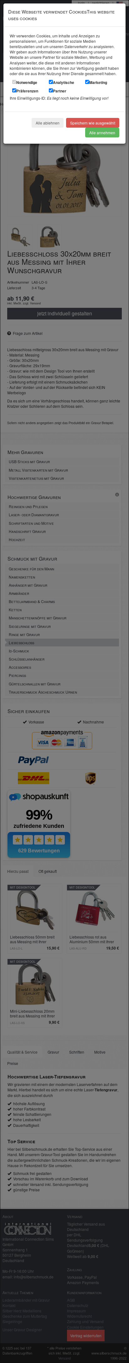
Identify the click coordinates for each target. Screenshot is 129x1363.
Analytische (63, 82)
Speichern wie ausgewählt (92, 122)
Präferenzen (27, 91)
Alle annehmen (102, 132)
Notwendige (26, 82)
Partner (59, 91)
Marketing (98, 82)
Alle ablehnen (47, 122)
